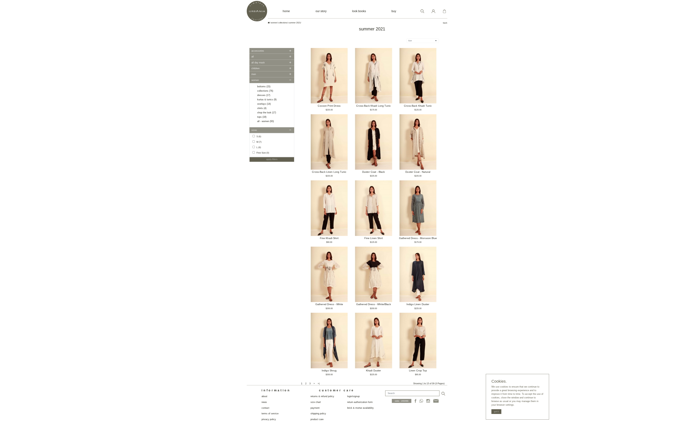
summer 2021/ (294, 23)
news (264, 402)
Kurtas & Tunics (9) (267, 99)
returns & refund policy (322, 396)
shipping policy (318, 413)
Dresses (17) (263, 95)
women (255, 80)
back (445, 23)
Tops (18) (261, 117)
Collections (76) (265, 90)
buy (393, 11)
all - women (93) (265, 121)
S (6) (258, 136)
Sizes (254, 130)
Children (255, 68)
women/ (274, 23)
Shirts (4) (261, 108)
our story (321, 11)
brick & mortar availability (360, 408)
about (264, 396)
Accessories (257, 50)
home (286, 11)
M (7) (258, 142)
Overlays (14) (264, 103)
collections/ (283, 23)
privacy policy (269, 419)
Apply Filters (271, 159)
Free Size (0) (262, 153)
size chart (315, 402)
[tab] (271, 51)
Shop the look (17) (266, 112)
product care (317, 419)
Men (253, 74)
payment (315, 408)
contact (265, 408)
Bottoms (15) (263, 86)
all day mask (258, 62)
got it (496, 411)
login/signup (353, 396)
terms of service (270, 413)
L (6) (258, 147)
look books (359, 11)
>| (319, 383)
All (252, 56)
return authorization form (360, 402)
